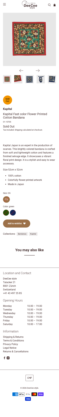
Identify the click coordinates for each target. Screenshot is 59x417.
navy (13, 213)
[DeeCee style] (29, 5)
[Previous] (21, 70)
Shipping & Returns (13, 336)
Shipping (18, 130)
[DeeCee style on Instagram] (8, 358)
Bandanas (22, 234)
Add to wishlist (15, 223)
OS (6, 198)
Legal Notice (9, 347)
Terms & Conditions (13, 340)
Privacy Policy (10, 344)
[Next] (38, 70)
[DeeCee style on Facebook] (4, 358)
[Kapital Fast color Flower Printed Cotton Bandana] (29, 39)
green (6, 213)
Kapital (7, 109)
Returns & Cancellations (15, 351)
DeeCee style (32, 388)
